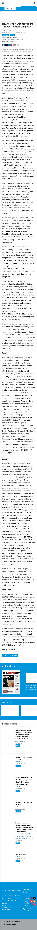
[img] (18, 3)
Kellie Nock (18, 761)
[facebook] (3, 45)
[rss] (34, 901)
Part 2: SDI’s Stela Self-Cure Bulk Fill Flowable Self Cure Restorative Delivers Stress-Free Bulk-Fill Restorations (23, 734)
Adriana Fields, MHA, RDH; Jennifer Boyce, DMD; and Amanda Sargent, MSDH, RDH (24, 836)
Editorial (17, 891)
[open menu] (2, 3)
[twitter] (6, 45)
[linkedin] (9, 45)
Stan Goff (18, 786)
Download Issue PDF (10, 655)
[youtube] (31, 901)
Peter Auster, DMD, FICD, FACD (14, 32)
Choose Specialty (9, 8)
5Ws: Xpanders (20, 854)
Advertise (11, 891)
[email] (15, 45)
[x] (34, 898)
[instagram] (34, 904)
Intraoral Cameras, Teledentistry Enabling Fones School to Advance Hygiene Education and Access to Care (24, 827)
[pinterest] (12, 45)
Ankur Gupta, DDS (20, 741)
